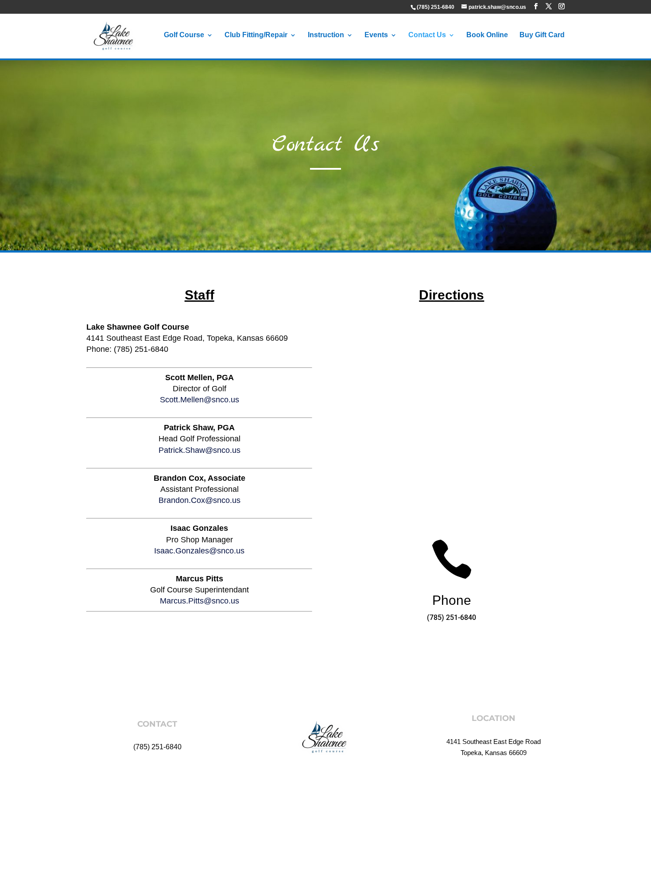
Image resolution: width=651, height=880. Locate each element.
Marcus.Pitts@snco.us (199, 600)
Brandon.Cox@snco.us (199, 500)
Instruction (326, 35)
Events (376, 35)
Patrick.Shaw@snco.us (199, 450)
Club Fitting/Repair (256, 35)
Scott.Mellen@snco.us (199, 399)
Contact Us (427, 35)
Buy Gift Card (542, 35)
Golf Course (184, 35)
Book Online (487, 35)
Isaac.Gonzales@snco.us (199, 550)
